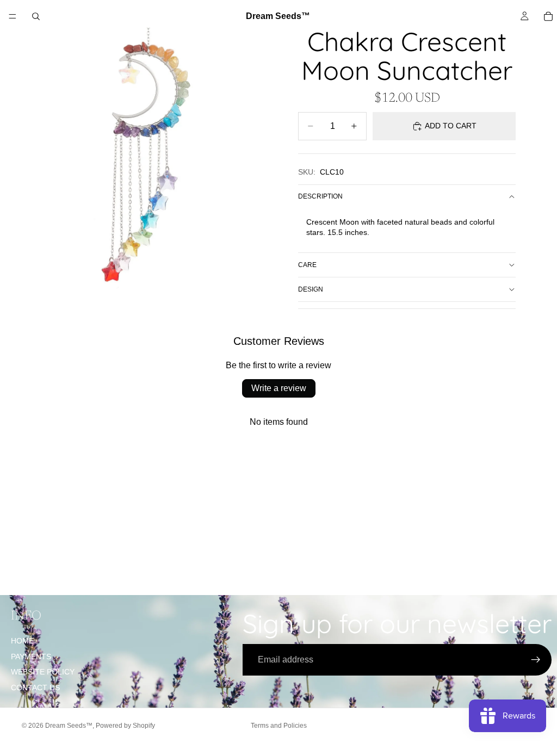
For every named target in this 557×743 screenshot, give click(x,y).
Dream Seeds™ (68, 725)
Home (22, 640)
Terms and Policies (279, 725)
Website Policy (43, 671)
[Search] (36, 16)
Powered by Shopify (125, 725)
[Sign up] (535, 659)
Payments (31, 656)
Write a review (278, 388)
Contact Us (35, 687)
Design (310, 289)
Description (320, 196)
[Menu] (12, 16)
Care (307, 265)
